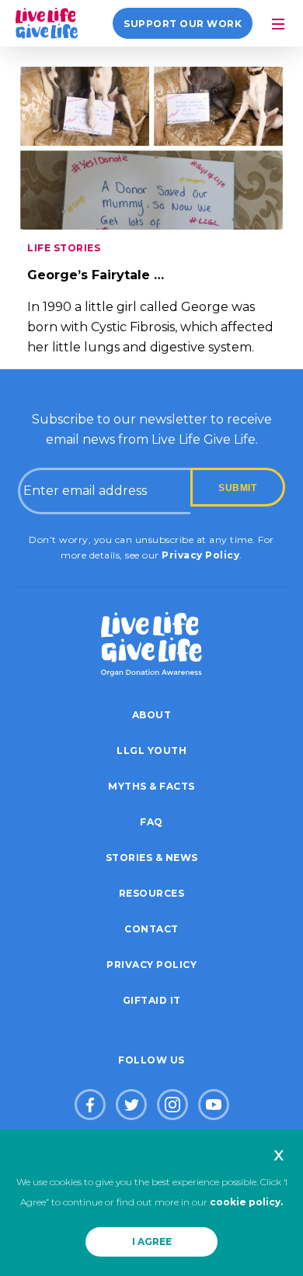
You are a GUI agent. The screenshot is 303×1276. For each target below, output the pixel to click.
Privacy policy (151, 964)
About (152, 715)
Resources (152, 893)
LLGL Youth (151, 750)
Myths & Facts (151, 786)
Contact (151, 929)
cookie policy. (246, 1202)
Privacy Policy (200, 555)
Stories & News (152, 857)
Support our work (183, 23)
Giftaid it (152, 1000)
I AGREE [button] (152, 1241)
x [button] (278, 1154)
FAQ (151, 822)
